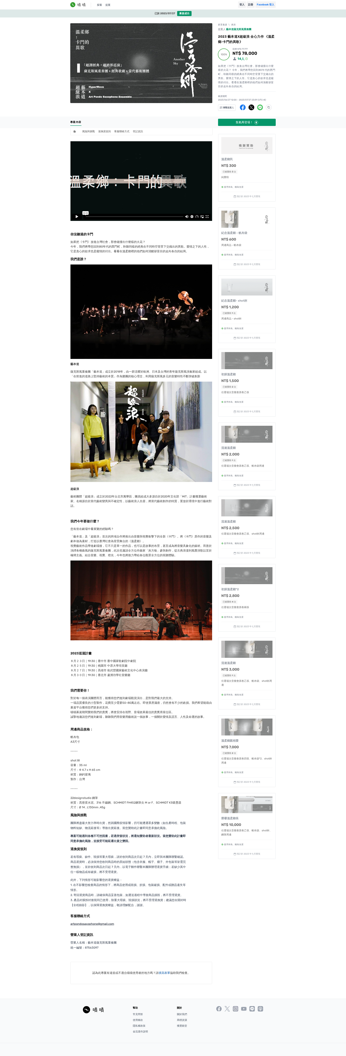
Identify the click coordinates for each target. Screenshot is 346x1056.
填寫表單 (164, 973)
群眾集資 (222, 24)
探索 (99, 4)
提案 (107, 4)
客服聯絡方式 (121, 131)
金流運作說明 (140, 1031)
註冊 (250, 4)
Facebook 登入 (265, 4)
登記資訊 (138, 131)
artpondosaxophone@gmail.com (92, 924)
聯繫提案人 (228, 107)
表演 (233, 24)
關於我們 (182, 1014)
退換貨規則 (104, 131)
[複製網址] (269, 107)
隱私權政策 (139, 1025)
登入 (242, 4)
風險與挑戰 (88, 131)
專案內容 (75, 122)
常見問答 (138, 1014)
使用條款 (138, 1020)
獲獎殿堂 (182, 1025)
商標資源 (182, 1020)
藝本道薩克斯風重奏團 (238, 29)
